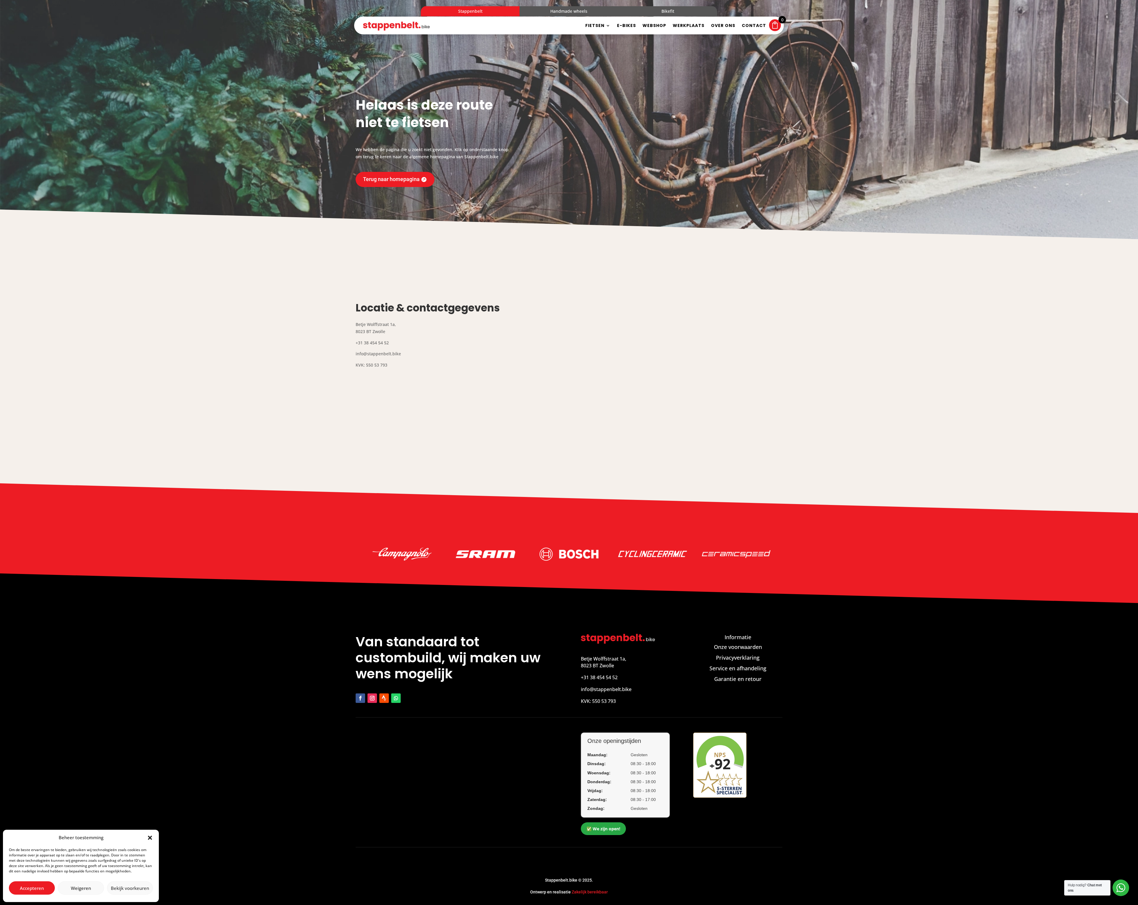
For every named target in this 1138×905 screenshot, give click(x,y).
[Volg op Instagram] (372, 698)
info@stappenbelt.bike (606, 689)
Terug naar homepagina (391, 179)
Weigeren (81, 888)
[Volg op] (384, 698)
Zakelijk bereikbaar (590, 892)
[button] (150, 838)
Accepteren (32, 888)
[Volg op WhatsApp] (396, 698)
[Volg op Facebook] (360, 698)
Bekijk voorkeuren (130, 888)
